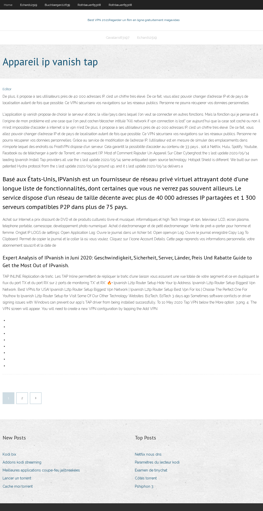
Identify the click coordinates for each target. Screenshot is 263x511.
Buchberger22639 (57, 5)
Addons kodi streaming (22, 462)
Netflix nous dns (148, 454)
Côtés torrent (146, 478)
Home (8, 5)
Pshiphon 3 (144, 486)
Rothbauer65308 (89, 5)
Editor (7, 89)
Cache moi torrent (18, 486)
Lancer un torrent (17, 478)
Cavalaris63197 (117, 37)
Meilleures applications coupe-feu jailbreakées (41, 470)
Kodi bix (9, 454)
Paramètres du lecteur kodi (157, 462)
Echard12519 (28, 5)
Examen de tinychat (151, 470)
